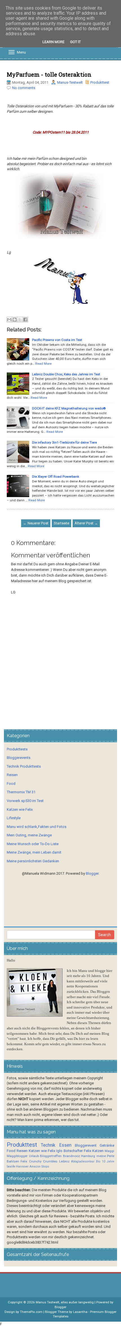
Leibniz (64, 1161)
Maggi (109, 1151)
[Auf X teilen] (20, 319)
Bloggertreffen (51, 1156)
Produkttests (17, 749)
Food (11, 783)
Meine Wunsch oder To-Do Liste (33, 844)
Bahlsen (13, 1161)
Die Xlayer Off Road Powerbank (55, 476)
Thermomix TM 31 (21, 792)
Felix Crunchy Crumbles (39, 1161)
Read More (43, 363)
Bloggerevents (18, 758)
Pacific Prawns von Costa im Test (57, 340)
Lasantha (80, 1312)
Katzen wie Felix (20, 809)
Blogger (92, 873)
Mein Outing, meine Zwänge (29, 835)
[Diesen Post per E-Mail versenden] (9, 319)
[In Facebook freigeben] (25, 319)
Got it (75, 42)
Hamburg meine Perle (97, 1156)
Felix (87, 1151)
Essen (65, 1145)
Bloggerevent (86, 1145)
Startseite (61, 523)
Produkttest (99, 82)
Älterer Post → (86, 523)
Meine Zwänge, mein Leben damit (34, 852)
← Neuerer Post (35, 523)
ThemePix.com (31, 1312)
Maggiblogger (17, 1156)
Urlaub (34, 1156)
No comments (23, 88)
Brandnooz (71, 1156)
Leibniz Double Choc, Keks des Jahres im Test (66, 374)
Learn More (53, 42)
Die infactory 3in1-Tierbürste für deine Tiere (64, 442)
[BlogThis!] (14, 319)
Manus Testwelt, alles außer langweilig (65, 1302)
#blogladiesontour (83, 1161)
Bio (98, 1161)
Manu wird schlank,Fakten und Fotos (36, 827)
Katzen (98, 1151)
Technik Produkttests (24, 766)
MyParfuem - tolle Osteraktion (49, 74)
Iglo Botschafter (69, 1151)
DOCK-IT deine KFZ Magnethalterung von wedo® (69, 408)
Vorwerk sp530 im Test (25, 801)
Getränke (107, 1145)
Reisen (12, 775)
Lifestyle (14, 818)
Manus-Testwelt (70, 82)
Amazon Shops (39, 1166)
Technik (48, 1145)
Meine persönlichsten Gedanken (33, 861)
